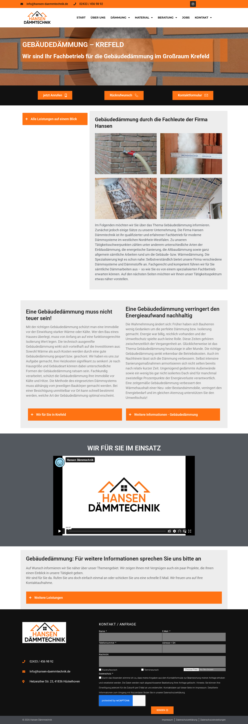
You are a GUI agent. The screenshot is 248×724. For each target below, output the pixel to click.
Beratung (166, 17)
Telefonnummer (107, 643)
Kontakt (201, 17)
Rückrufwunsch (109, 670)
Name (102, 631)
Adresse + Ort (168, 643)
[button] (55, 119)
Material (142, 17)
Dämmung (118, 17)
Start (81, 17)
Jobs (186, 17)
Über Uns (98, 17)
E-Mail (165, 631)
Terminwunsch (151, 670)
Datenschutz (105, 673)
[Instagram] (193, 4)
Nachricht (104, 654)
